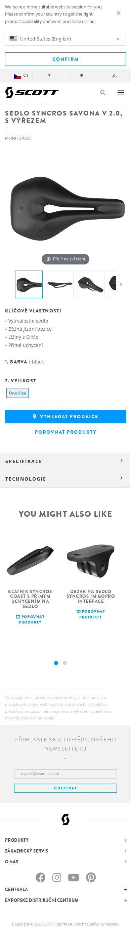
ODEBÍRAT (65, 788)
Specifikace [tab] (23, 461)
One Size (17, 393)
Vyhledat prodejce (68, 416)
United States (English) (45, 38)
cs (26, 75)
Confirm (65, 59)
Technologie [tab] (25, 479)
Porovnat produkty (65, 432)
